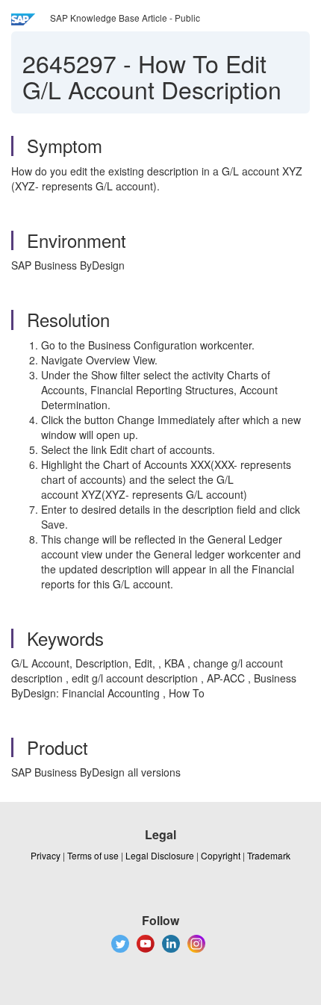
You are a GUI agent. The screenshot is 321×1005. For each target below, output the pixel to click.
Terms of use (93, 855)
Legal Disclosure (159, 855)
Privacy (45, 855)
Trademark (268, 855)
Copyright (220, 855)
